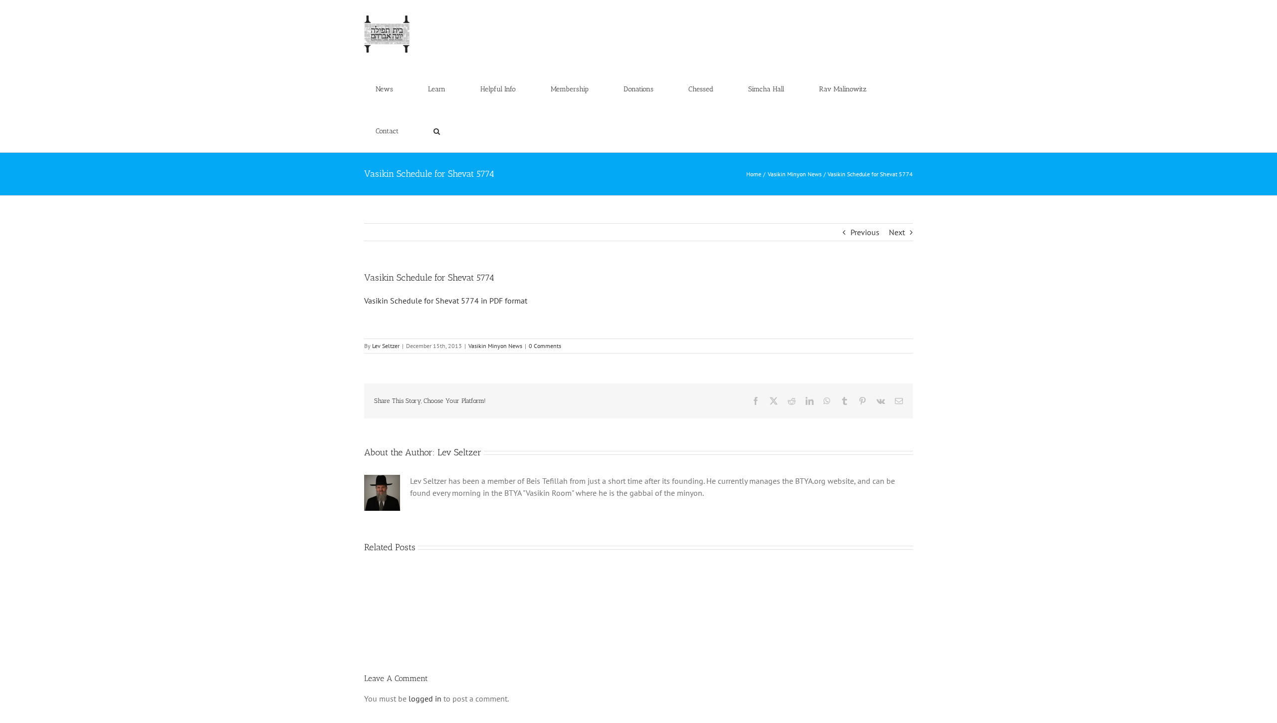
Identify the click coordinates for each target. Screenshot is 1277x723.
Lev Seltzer (386, 346)
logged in (425, 699)
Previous (865, 232)
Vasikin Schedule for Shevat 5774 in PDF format (445, 301)
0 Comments (545, 346)
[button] (436, 131)
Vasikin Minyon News (495, 346)
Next (897, 232)
